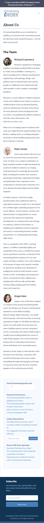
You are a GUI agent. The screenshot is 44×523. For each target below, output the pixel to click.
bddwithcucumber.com (12, 121)
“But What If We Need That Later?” (20, 422)
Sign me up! (22, 504)
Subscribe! (33, 438)
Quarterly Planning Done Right (19, 448)
